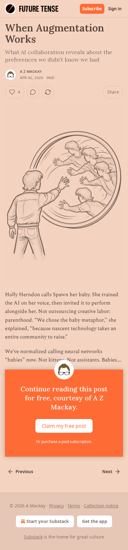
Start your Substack (47, 521)
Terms (73, 506)
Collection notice (101, 506)
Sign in (115, 9)
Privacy (56, 506)
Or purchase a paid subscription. (64, 441)
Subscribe (92, 9)
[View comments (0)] (33, 92)
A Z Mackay (31, 71)
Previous (24, 471)
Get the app (94, 521)
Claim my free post (64, 425)
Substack (33, 537)
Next (107, 471)
